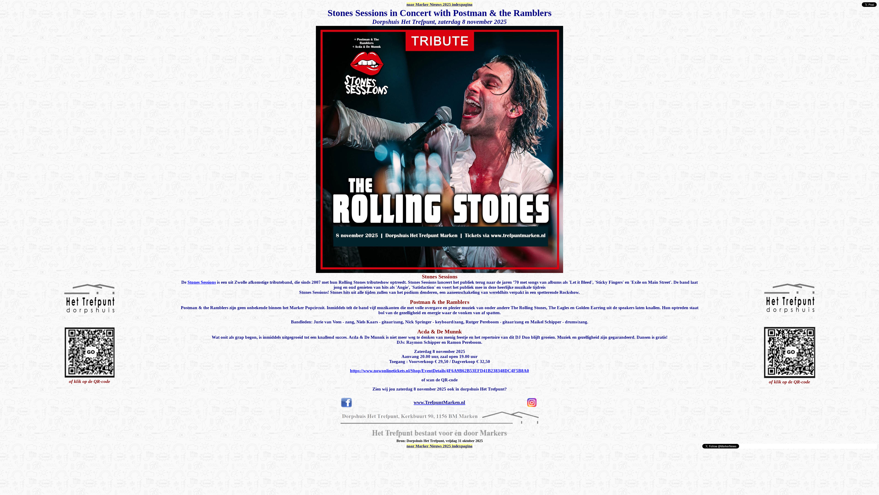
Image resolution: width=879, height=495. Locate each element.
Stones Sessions (201, 282)
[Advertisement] (55, 456)
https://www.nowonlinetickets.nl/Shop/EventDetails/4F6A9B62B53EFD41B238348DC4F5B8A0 (439, 370)
